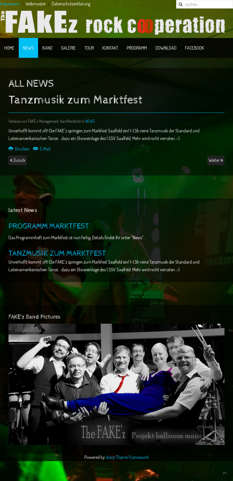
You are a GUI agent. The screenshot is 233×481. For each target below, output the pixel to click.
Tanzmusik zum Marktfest (57, 253)
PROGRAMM (137, 48)
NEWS (28, 48)
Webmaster (36, 4)
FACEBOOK (194, 48)
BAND (47, 48)
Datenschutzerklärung (71, 4)
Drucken (22, 149)
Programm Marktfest (49, 226)
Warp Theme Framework (127, 457)
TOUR (89, 48)
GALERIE (68, 48)
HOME (9, 48)
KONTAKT (110, 48)
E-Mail (44, 149)
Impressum (10, 4)
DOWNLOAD (165, 48)
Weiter (214, 160)
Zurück (19, 160)
